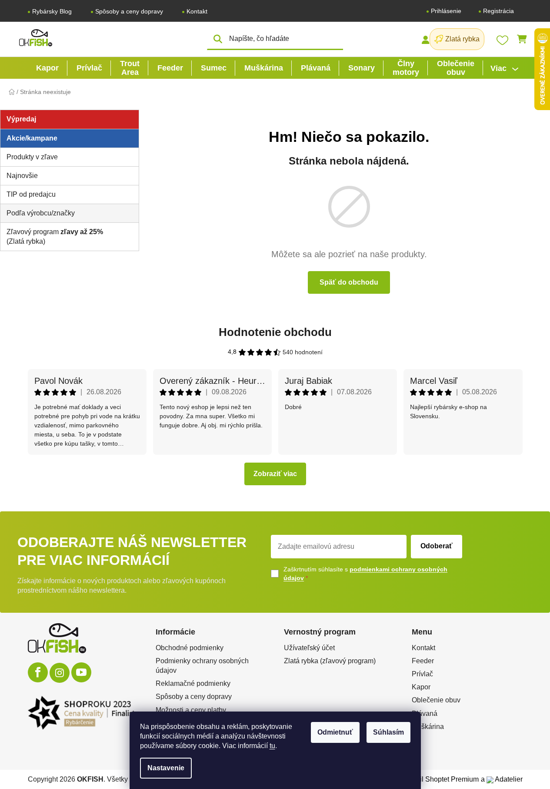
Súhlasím (388, 732)
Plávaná (424, 713)
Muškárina (428, 726)
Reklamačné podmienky (193, 683)
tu (272, 745)
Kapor (421, 687)
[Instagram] (60, 673)
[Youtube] (81, 672)
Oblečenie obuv (436, 700)
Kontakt (197, 11)
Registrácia (498, 10)
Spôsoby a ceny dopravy (129, 11)
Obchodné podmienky (189, 647)
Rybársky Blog (52, 11)
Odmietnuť (335, 732)
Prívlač (422, 674)
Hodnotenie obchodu (275, 332)
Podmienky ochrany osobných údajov (202, 665)
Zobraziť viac (275, 473)
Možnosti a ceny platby (191, 710)
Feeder (423, 661)
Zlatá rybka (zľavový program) (330, 661)
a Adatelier (502, 779)
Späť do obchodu (349, 282)
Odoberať (436, 546)
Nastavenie (165, 768)
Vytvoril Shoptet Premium (440, 779)
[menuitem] (47, 68)
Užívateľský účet (309, 647)
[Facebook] (38, 672)
